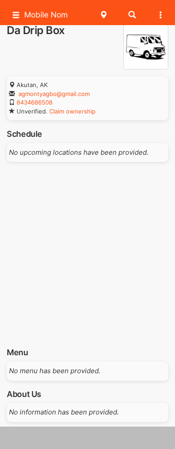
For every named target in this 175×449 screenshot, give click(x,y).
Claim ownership (72, 111)
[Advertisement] (87, 251)
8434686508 (34, 102)
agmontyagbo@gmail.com (54, 93)
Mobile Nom (46, 14)
